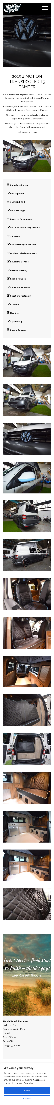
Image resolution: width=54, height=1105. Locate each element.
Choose (27, 1098)
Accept (27, 1090)
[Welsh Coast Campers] (12, 8)
